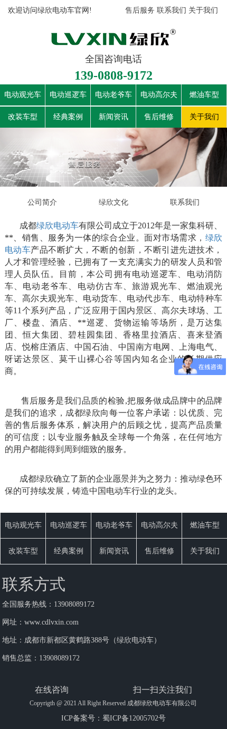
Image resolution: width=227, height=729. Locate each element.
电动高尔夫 (158, 95)
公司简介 (42, 202)
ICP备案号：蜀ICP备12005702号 (113, 718)
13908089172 (74, 604)
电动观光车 (22, 95)
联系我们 (171, 10)
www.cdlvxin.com (51, 622)
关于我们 (203, 10)
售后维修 (159, 117)
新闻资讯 (113, 117)
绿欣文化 (113, 202)
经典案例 (68, 117)
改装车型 (22, 117)
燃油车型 (204, 95)
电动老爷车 (113, 95)
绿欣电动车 (57, 225)
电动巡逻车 (68, 95)
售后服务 (140, 10)
